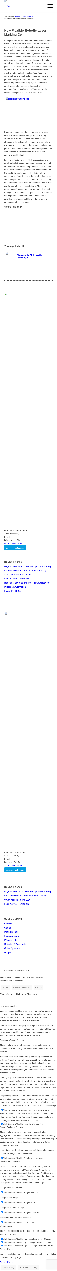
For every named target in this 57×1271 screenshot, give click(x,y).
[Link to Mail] (50, 970)
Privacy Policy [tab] (6, 1249)
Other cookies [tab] (6, 1225)
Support (8, 952)
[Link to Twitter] (46, 970)
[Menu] (48, 6)
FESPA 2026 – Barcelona (16, 578)
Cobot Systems (12, 948)
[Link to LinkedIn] (37, 970)
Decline (38, 987)
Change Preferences (21, 987)
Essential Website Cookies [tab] (12, 1040)
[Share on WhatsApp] (8, 218)
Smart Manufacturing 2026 (17, 574)
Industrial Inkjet (11, 931)
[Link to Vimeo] (41, 970)
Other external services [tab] (10, 1161)
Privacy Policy (11, 939)
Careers (8, 923)
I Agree (5, 987)
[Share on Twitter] (8, 214)
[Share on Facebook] (8, 210)
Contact (8, 927)
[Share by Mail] (8, 227)
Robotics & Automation (15, 943)
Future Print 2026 (12, 590)
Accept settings (8, 1267)
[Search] (41, 6)
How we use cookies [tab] (9, 1005)
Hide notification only (28, 1267)
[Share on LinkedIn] (8, 222)
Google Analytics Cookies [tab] (11, 1127)
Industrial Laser (11, 935)
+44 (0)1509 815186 (13, 543)
